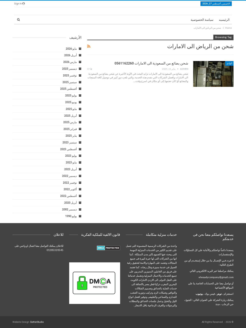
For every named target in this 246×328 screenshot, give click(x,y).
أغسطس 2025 (68, 88)
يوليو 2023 (71, 155)
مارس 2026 (70, 62)
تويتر (219, 293)
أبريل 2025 (70, 115)
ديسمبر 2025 (69, 68)
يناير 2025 (71, 135)
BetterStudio (37, 322)
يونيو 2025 (71, 102)
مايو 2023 (71, 162)
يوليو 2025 (71, 95)
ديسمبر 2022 (69, 175)
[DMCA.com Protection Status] (108, 248)
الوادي (229, 63)
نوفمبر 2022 (70, 182)
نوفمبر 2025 (70, 75)
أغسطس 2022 (68, 195)
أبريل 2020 (70, 202)
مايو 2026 (71, 48)
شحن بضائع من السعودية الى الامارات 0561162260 (151, 63)
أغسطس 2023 (68, 149)
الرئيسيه (224, 20)
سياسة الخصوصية (202, 20)
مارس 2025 (70, 122)
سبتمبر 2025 (69, 82)
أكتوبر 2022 (70, 189)
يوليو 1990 (71, 216)
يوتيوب (199, 293)
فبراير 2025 (70, 129)
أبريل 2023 (70, 169)
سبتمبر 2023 (69, 142)
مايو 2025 (71, 108)
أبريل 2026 (70, 55)
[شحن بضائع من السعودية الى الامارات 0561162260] (213, 74)
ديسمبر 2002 (69, 209)
